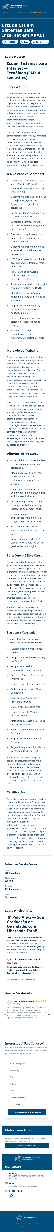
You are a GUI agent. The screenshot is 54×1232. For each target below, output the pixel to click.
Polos (12, 12)
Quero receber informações (27, 1112)
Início (4, 12)
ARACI (20, 12)
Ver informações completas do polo (21, 979)
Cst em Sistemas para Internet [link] (39, 12)
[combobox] (27, 1090)
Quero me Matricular (27, 1145)
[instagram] (11, 1195)
